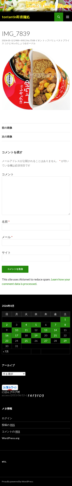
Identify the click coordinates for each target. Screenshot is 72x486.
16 (6, 335)
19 (36, 335)
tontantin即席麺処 (16, 17)
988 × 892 (20, 40)
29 (65, 340)
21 (55, 335)
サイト (6, 252)
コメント (8, 174)
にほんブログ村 (11, 391)
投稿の (8, 424)
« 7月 (6, 351)
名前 (6, 221)
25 (26, 340)
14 (55, 330)
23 (6, 340)
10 (16, 330)
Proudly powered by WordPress (17, 481)
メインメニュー (67, 17)
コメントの (11, 431)
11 (26, 330)
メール (7, 237)
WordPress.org (10, 438)
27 (45, 340)
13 (45, 330)
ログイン (7, 418)
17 (16, 335)
